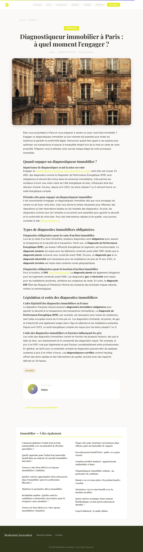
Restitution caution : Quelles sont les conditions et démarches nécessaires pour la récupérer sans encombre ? (43, 498)
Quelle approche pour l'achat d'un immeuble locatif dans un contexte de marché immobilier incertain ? (44, 458)
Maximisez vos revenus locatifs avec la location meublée (94, 491)
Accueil (37, 5)
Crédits (87, 5)
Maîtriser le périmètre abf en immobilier (42, 489)
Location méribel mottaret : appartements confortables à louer (95, 463)
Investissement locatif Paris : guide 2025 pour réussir (97, 454)
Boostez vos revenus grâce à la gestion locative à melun (98, 481)
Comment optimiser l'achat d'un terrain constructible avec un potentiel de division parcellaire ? (42, 445)
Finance (99, 5)
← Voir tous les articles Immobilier (40, 407)
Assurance (61, 5)
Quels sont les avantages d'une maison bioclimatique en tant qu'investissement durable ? (94, 501)
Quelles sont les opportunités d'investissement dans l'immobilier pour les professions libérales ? (44, 479)
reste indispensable (59, 272)
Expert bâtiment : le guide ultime (91, 511)
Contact (59, 535)
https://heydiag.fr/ (49, 220)
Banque (75, 5)
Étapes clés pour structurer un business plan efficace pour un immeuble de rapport (97, 444)
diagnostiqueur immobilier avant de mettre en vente (63, 171)
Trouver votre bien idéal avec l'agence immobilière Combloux (40, 469)
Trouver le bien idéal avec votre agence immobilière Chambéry (41, 509)
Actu (49, 5)
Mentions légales (44, 535)
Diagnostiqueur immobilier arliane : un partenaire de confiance (94, 472)
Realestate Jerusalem (18, 535)
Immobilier (113, 5)
